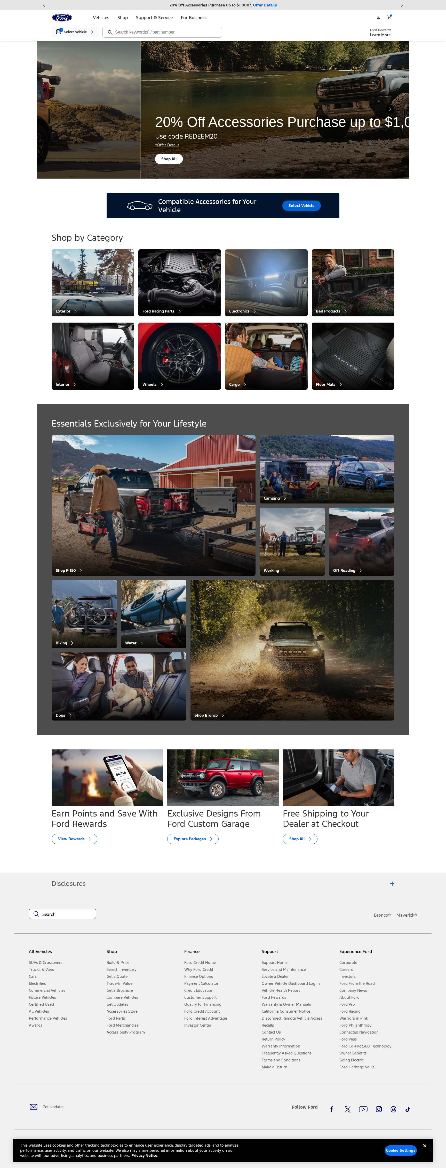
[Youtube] (363, 1109)
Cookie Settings (401, 1150)
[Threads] (393, 1109)
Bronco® (382, 915)
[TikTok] (408, 1109)
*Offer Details (78, 144)
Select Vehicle (302, 205)
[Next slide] (401, 5)
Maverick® (406, 915)
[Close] (425, 1150)
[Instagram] (379, 1109)
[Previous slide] (44, 5)
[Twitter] (348, 1109)
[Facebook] (333, 1109)
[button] (143, 953)
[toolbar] (223, 5)
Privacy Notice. (144, 1155)
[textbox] (62, 914)
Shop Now (82, 158)
